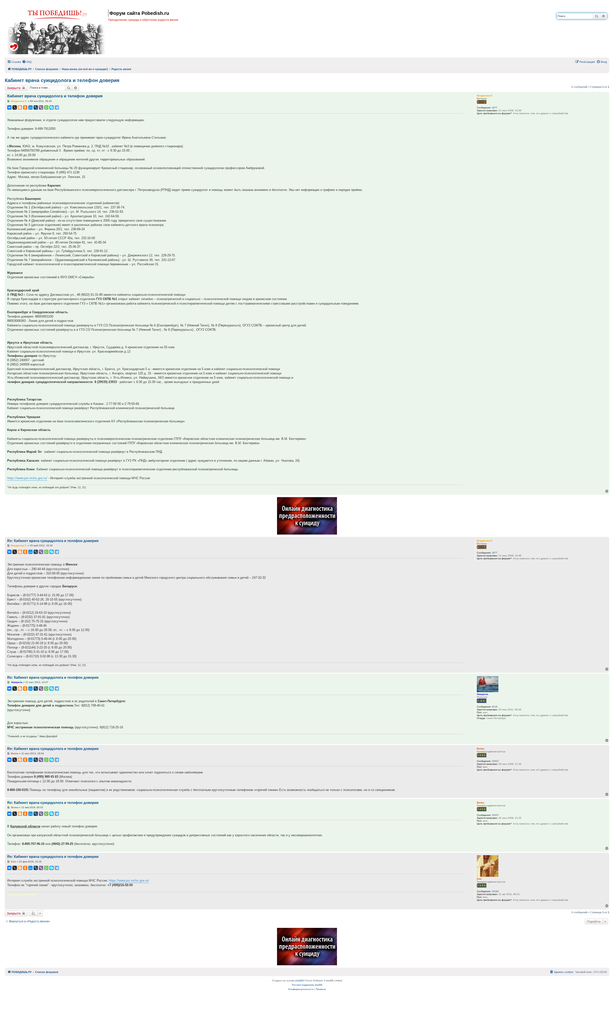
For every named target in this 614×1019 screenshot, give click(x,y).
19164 (495, 891)
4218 (494, 706)
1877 (494, 107)
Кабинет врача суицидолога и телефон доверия (62, 80)
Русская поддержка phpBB (307, 985)
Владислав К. (485, 95)
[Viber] (41, 107)
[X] (14, 107)
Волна (480, 748)
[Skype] (51, 107)
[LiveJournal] (36, 107)
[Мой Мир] (30, 107)
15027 (495, 761)
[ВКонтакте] (9, 107)
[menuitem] (27, 62)
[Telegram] (57, 107)
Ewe (479, 879)
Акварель (482, 694)
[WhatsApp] (46, 107)
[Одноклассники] (25, 107)
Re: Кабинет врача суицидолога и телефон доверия (53, 541)
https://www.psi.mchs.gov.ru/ (27, 478)
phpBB (299, 980)
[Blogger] (20, 107)
